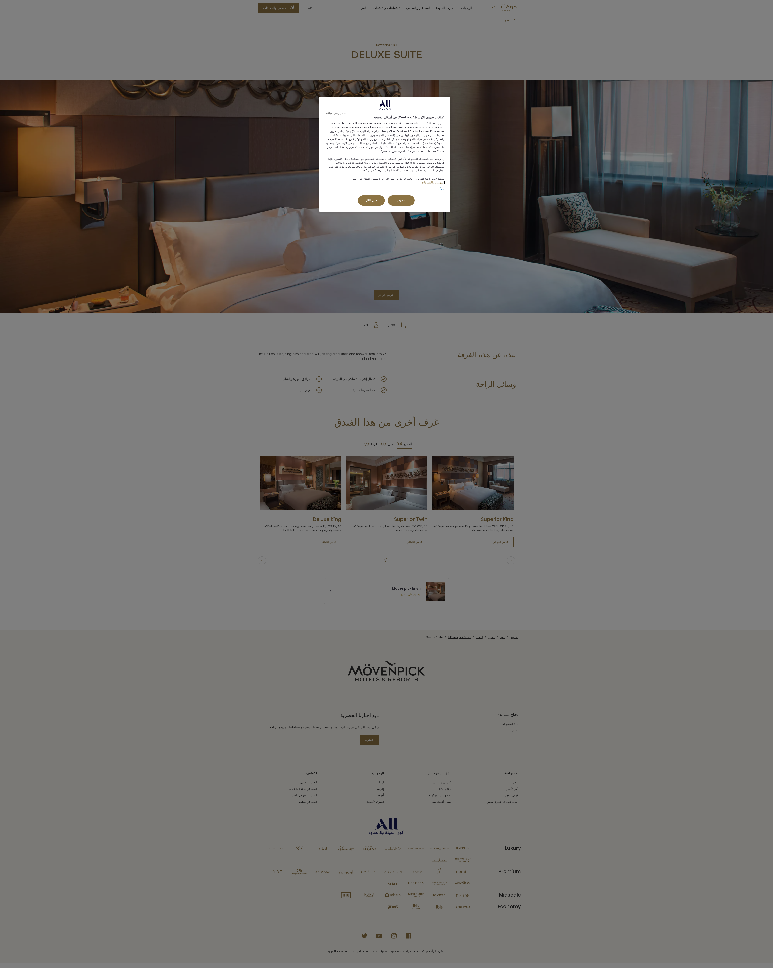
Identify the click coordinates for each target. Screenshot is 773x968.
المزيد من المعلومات (433, 182)
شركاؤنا (440, 188)
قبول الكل (371, 200)
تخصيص (401, 200)
